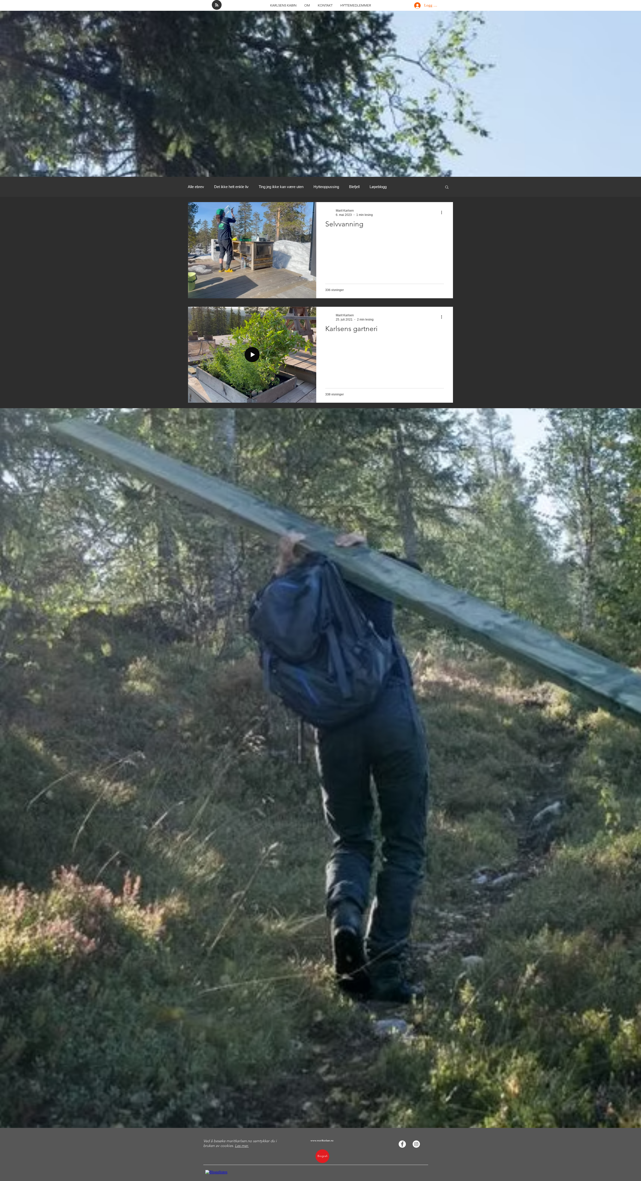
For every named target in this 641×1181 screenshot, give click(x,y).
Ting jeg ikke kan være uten (281, 187)
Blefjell (354, 187)
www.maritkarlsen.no (322, 1140)
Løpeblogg (378, 187)
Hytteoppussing (326, 187)
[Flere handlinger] (443, 212)
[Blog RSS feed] (217, 5)
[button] (446, 187)
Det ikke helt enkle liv (231, 187)
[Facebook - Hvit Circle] (402, 1144)
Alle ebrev (196, 187)
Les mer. (242, 1145)
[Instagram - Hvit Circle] (416, 1144)
